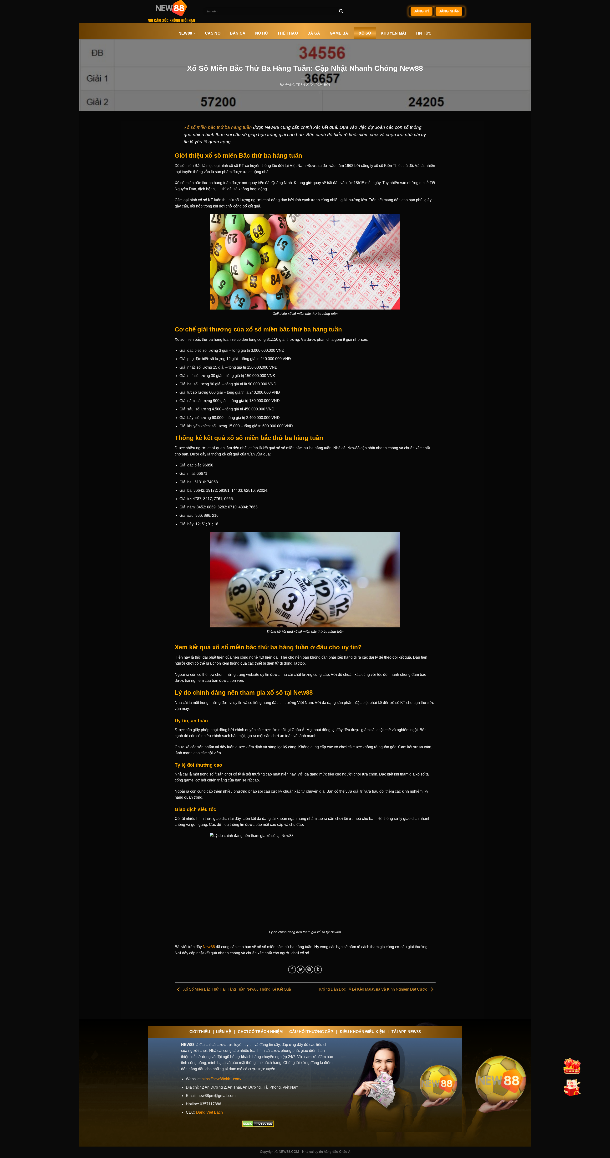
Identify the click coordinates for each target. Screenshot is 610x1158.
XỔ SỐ (365, 33)
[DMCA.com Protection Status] (258, 1124)
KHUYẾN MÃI (393, 33)
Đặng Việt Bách (209, 1112)
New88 (209, 947)
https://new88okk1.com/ (221, 1079)
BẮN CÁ (238, 33)
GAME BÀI (340, 33)
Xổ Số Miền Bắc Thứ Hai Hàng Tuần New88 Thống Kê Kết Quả (236, 989)
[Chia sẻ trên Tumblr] (318, 969)
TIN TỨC (424, 33)
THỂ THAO (287, 33)
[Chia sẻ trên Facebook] (292, 969)
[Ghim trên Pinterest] (309, 969)
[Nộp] (341, 11)
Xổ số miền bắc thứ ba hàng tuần (218, 127)
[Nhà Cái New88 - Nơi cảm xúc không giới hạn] (171, 11)
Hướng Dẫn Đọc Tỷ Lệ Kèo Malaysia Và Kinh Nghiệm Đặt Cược (372, 989)
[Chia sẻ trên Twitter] (301, 969)
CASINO (212, 33)
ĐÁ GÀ (313, 33)
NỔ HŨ (261, 33)
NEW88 (185, 33)
